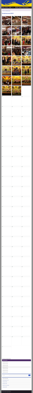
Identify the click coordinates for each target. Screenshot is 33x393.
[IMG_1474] (6, 305)
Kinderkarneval (5, 360)
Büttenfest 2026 (5, 383)
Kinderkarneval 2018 (5, 365)
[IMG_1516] (6, 345)
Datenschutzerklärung (25, 7)
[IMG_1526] (26, 345)
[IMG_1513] (26, 335)
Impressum (20, 7)
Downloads (16, 7)
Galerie (13, 7)
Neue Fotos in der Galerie (6, 385)
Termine (10, 7)
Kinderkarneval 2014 (5, 363)
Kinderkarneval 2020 (5, 368)
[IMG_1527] (6, 355)
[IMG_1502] (6, 335)
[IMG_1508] (16, 335)
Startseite (3, 7)
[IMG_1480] (26, 305)
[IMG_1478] (16, 305)
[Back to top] (31, 391)
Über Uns (6, 7)
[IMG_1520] (16, 345)
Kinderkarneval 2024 (5, 370)
